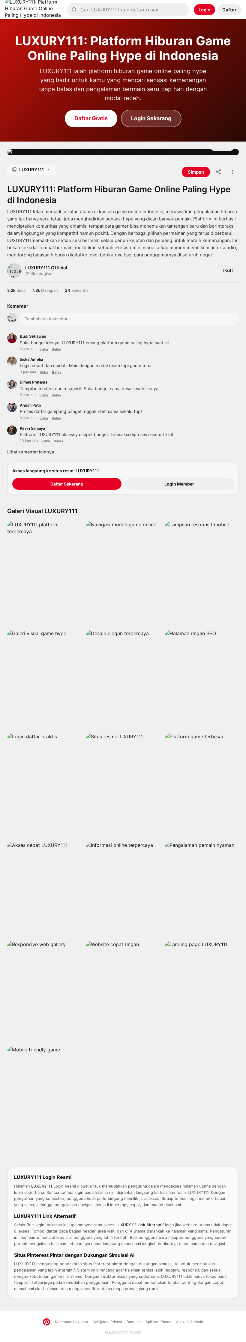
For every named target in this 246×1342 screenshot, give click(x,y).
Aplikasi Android (189, 1322)
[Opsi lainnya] (233, 172)
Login (204, 10)
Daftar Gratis (91, 118)
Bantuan (134, 1322)
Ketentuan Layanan (71, 1322)
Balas (56, 349)
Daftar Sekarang (66, 483)
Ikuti (228, 270)
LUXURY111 (117, 1332)
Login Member (179, 483)
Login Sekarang (151, 118)
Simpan (196, 172)
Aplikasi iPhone (158, 1322)
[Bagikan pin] (218, 172)
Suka (43, 349)
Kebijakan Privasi (107, 1322)
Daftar (229, 10)
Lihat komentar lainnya (30, 451)
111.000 (135, 1332)
